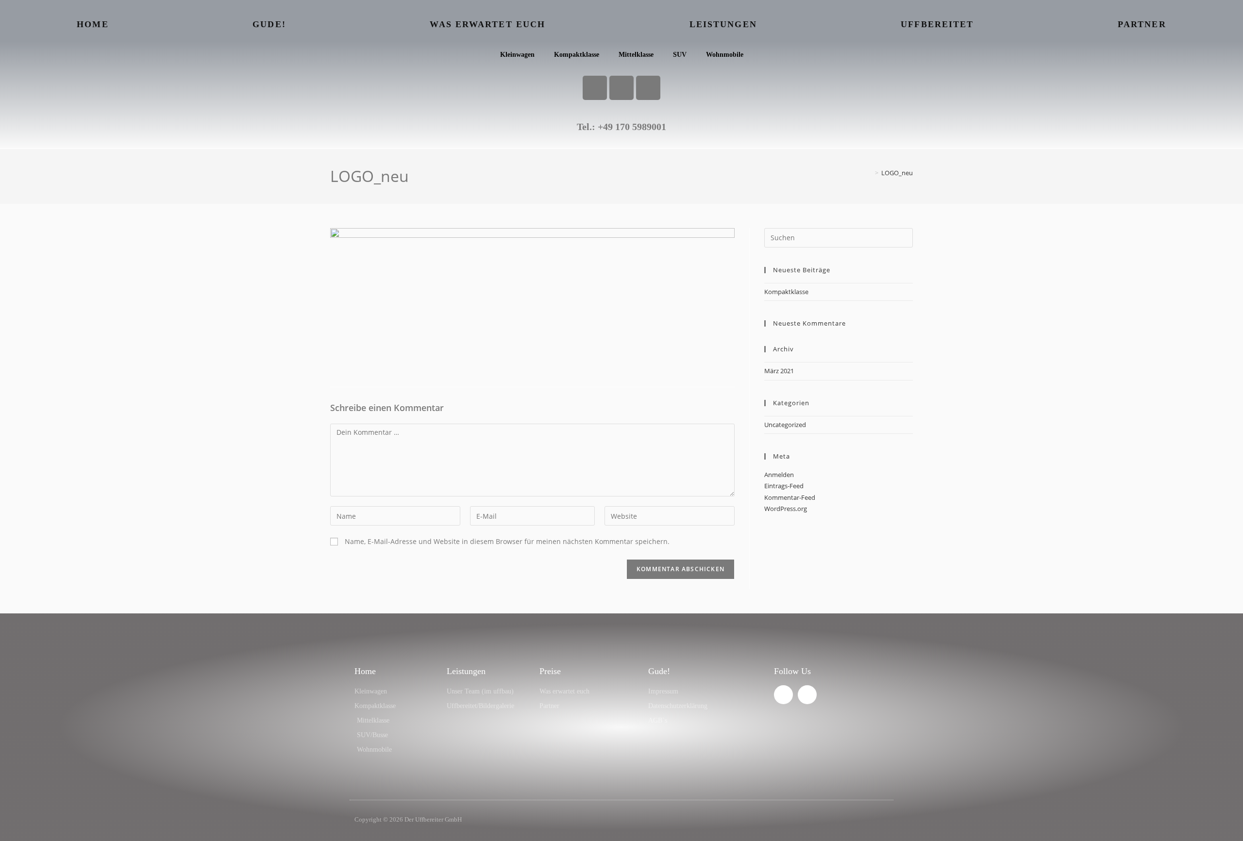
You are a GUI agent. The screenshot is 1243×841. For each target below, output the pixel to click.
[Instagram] (621, 88)
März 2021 (779, 370)
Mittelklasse (636, 54)
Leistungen (723, 24)
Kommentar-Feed (789, 497)
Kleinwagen (517, 54)
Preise (550, 671)
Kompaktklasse (576, 54)
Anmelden (779, 474)
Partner (1142, 24)
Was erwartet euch (487, 24)
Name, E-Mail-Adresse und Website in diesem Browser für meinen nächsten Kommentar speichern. (507, 541)
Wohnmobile (724, 54)
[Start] (869, 172)
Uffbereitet (937, 24)
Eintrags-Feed (784, 485)
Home (92, 24)
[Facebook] (595, 88)
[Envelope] (648, 88)
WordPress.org (785, 508)
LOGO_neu (897, 172)
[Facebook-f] (783, 694)
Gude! (269, 24)
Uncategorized (785, 424)
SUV (680, 54)
